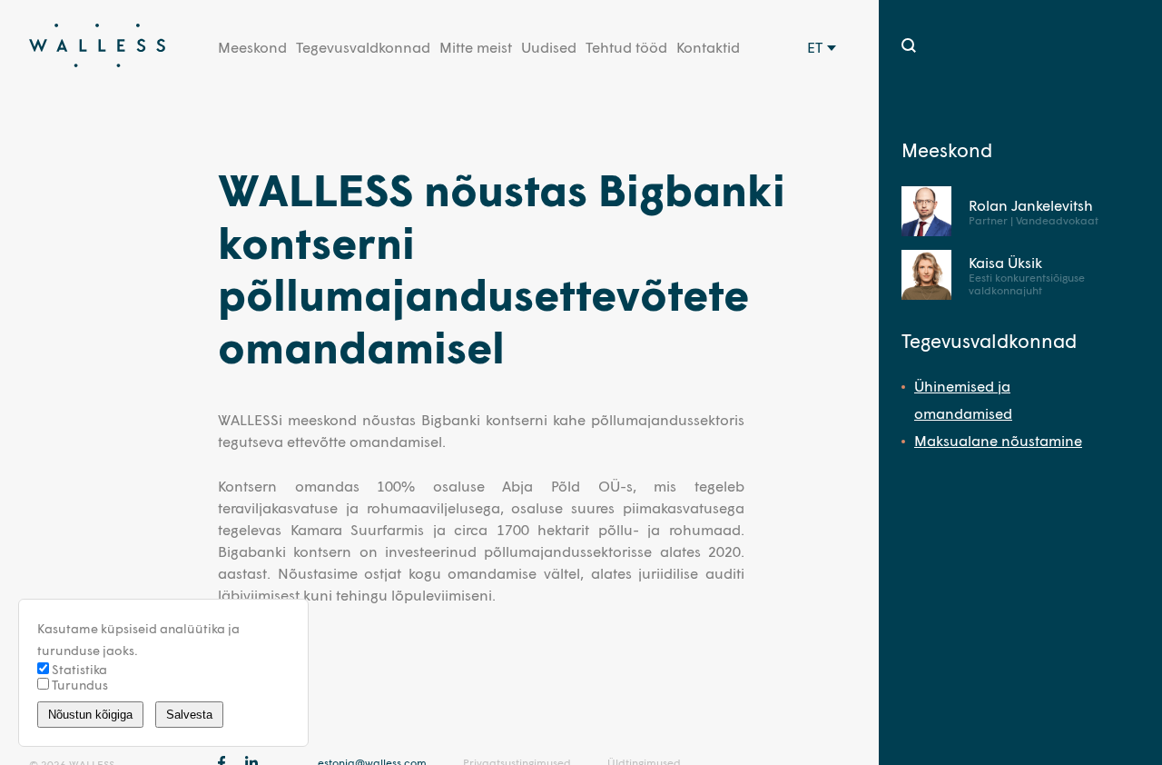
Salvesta (189, 714)
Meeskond (252, 46)
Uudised (548, 46)
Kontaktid (708, 46)
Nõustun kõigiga (90, 714)
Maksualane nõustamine (998, 440)
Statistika (78, 669)
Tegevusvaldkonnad (363, 46)
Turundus (78, 684)
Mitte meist (475, 46)
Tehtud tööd (626, 46)
